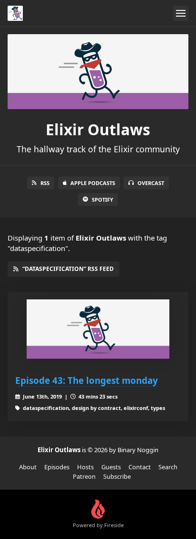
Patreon (84, 476)
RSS (44, 182)
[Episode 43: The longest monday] (98, 329)
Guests (111, 467)
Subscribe (117, 476)
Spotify (102, 199)
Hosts (85, 467)
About (28, 467)
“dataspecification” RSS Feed (68, 269)
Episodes (56, 467)
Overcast (150, 182)
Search (167, 467)
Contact (139, 467)
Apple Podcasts (92, 182)
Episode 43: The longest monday (86, 380)
